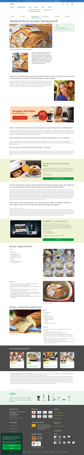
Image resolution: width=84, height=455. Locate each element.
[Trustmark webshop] (37, 438)
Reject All (11, 448)
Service (43, 7)
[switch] (38, 445)
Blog (29, 193)
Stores (30, 7)
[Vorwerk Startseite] (12, 4)
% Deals (49, 7)
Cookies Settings (11, 451)
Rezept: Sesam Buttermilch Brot (63, 29)
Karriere (36, 7)
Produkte (12, 7)
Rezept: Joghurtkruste (61, 27)
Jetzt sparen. (57, 1)
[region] (11, 443)
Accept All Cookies (12, 445)
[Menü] (40, 442)
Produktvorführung (21, 7)
